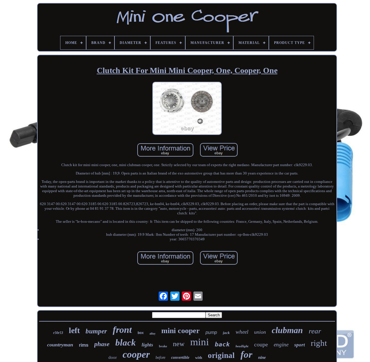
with (198, 357)
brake (163, 346)
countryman (60, 345)
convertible (180, 357)
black (125, 342)
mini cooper (180, 330)
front (122, 329)
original (221, 355)
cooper (136, 354)
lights (147, 345)
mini (199, 342)
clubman (287, 330)
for (246, 354)
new (178, 344)
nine (262, 357)
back (222, 344)
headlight (242, 346)
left (74, 330)
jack (226, 333)
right (319, 343)
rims (83, 345)
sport (299, 345)
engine (281, 344)
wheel (242, 332)
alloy (152, 333)
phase (102, 344)
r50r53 (58, 333)
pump (211, 332)
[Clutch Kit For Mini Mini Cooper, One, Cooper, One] (187, 109)
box (141, 333)
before (160, 357)
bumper (96, 331)
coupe (261, 344)
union (260, 332)
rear (315, 331)
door (112, 357)
